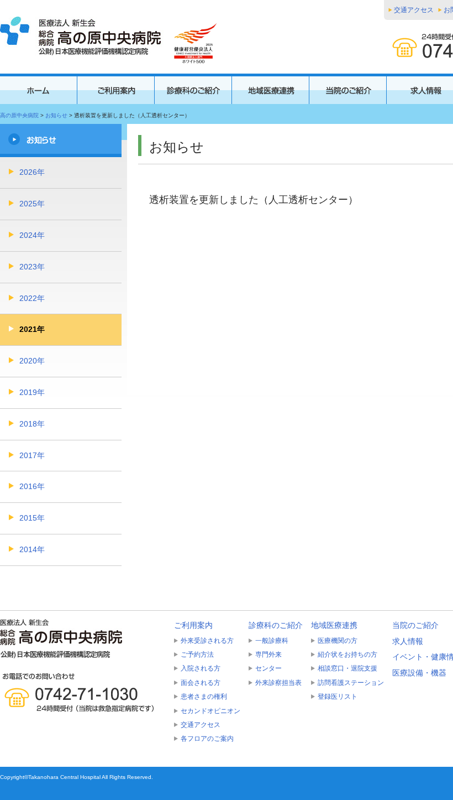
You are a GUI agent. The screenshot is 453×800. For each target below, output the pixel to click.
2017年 (32, 455)
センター (268, 668)
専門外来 (268, 654)
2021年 (32, 329)
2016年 (32, 486)
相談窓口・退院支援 (347, 668)
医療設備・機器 (419, 672)
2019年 (32, 392)
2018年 (32, 423)
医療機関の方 (337, 641)
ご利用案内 (193, 625)
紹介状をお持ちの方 (347, 654)
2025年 (32, 203)
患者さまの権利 (204, 696)
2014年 (32, 549)
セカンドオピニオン (210, 711)
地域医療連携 (334, 625)
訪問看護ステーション (351, 683)
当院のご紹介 (415, 625)
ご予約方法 (197, 654)
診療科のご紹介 (276, 625)
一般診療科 (271, 641)
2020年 (32, 360)
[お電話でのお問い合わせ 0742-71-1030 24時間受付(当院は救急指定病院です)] (83, 693)
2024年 (32, 235)
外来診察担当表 (278, 683)
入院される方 (200, 668)
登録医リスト (337, 696)
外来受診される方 (207, 641)
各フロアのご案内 (207, 738)
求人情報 (407, 641)
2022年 (32, 298)
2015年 (32, 517)
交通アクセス (414, 10)
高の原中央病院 (19, 115)
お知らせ (56, 115)
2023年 (32, 266)
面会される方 (200, 683)
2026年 (32, 172)
